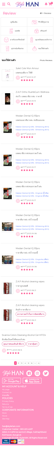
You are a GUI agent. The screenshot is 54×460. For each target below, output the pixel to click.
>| (38, 363)
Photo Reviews (46, 60)
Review (47, 13)
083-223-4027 (26, 429)
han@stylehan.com (11, 426)
